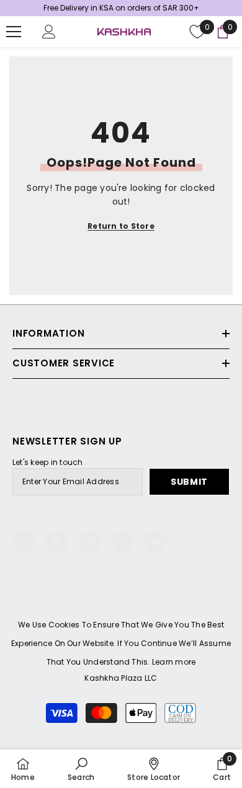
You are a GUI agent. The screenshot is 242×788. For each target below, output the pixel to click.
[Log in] (49, 31)
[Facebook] (24, 541)
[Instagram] (57, 541)
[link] (81, 769)
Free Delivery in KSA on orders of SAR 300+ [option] (121, 7)
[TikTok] (90, 541)
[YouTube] (156, 541)
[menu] (13, 31)
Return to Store (121, 226)
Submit (189, 482)
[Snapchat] (123, 541)
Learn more (173, 662)
